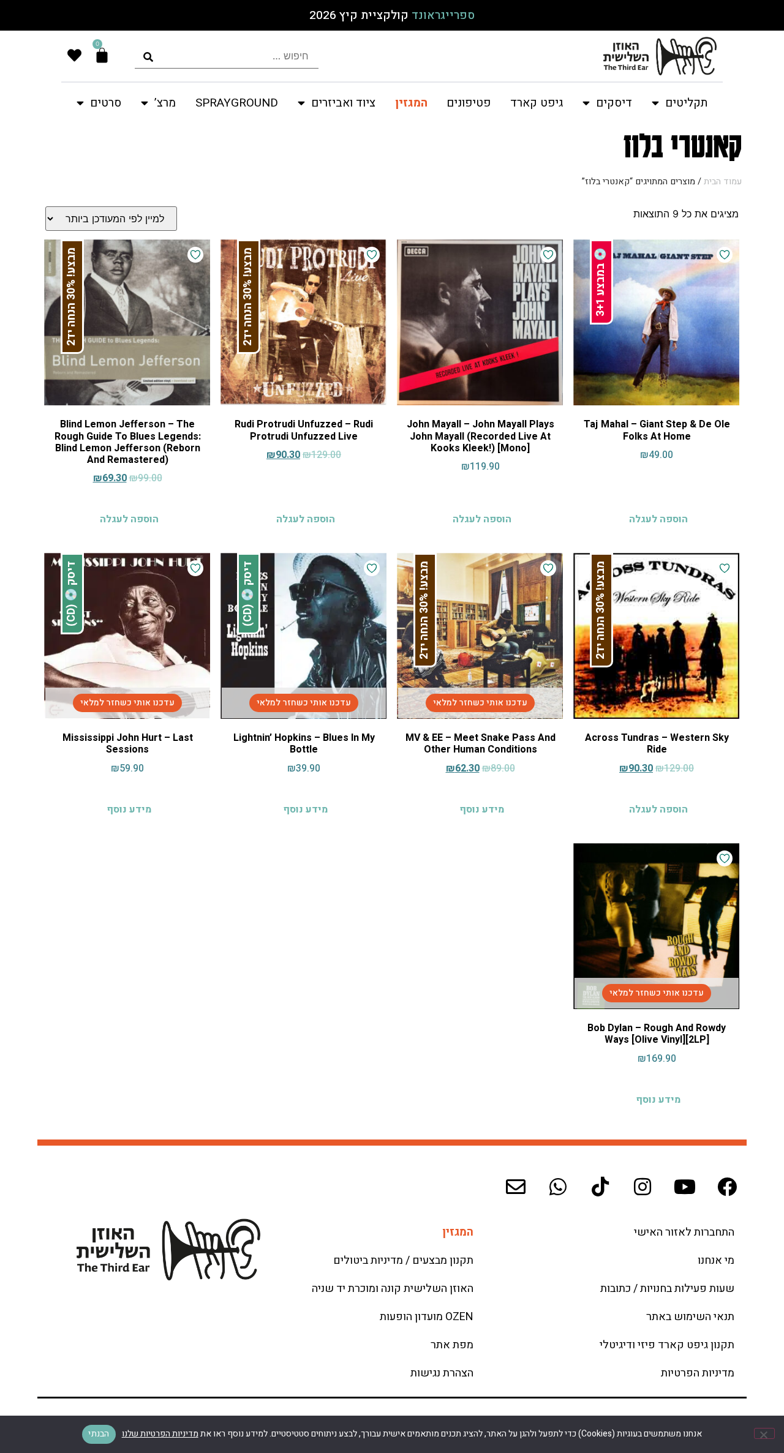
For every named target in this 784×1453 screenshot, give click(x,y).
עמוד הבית (723, 181)
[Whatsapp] (558, 1186)
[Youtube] (684, 1186)
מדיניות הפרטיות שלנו (160, 1433)
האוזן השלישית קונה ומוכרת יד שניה (392, 1288)
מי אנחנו (716, 1260)
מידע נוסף (481, 809)
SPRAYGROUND (236, 102)
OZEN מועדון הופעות (426, 1316)
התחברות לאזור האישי (684, 1232)
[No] (764, 1433)
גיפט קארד (536, 102)
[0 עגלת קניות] (102, 55)
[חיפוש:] (226, 56)
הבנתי (98, 1433)
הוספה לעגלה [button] (658, 519)
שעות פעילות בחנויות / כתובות (667, 1288)
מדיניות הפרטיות (697, 1373)
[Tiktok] (600, 1186)
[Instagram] (642, 1186)
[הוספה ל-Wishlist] (725, 255)
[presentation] (226, 56)
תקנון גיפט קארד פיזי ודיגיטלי (667, 1345)
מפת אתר (452, 1345)
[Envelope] (515, 1186)
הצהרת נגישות (441, 1373)
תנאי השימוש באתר (690, 1316)
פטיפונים (469, 102)
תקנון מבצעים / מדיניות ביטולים (403, 1260)
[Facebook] (727, 1186)
